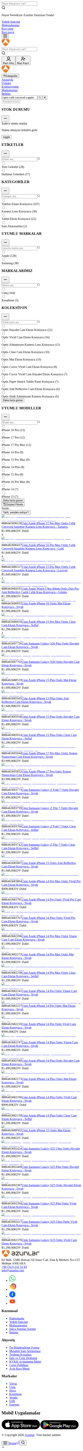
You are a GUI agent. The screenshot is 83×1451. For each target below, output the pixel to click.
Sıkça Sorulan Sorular (22, 1329)
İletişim (6, 93)
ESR (12, 1401)
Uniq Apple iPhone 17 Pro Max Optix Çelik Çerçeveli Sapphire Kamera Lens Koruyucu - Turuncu (38, 525)
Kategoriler (12, 76)
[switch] (6, 137)
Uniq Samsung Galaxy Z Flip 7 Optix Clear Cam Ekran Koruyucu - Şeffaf (38, 846)
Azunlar (30, 1435)
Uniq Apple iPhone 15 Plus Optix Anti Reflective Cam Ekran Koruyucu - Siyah (35, 700)
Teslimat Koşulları (20, 1354)
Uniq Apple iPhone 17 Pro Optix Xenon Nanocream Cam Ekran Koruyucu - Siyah (36, 773)
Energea (14, 1404)
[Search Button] (22, 1443)
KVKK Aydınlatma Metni (25, 1361)
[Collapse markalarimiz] (5, 280)
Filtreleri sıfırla (11, 101)
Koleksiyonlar (10, 86)
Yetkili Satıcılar (11, 21)
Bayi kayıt (8, 32)
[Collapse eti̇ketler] (5, 154)
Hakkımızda (16, 1318)
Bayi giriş (7, 28)
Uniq (12, 1387)
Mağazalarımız (10, 25)
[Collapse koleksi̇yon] (5, 317)
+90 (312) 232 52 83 (14, 1267)
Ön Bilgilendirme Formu (24, 1347)
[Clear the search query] (44, 98)
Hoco (12, 1390)
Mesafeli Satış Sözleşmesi (25, 1351)
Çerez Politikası (18, 1365)
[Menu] (5, 36)
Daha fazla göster (13, 400)
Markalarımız (10, 90)
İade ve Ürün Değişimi (23, 1358)
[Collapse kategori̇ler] (5, 191)
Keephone (15, 1394)
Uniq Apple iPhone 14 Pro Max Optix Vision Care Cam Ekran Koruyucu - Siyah (39, 937)
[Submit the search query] (39, 98)
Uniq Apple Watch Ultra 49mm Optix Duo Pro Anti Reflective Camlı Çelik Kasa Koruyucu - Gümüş (40, 590)
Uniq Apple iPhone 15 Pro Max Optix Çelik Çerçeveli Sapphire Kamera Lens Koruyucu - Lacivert (38, 568)
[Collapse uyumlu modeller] (5, 417)
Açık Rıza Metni (19, 1368)
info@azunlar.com (13, 1270)
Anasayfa (7, 79)
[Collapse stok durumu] (5, 118)
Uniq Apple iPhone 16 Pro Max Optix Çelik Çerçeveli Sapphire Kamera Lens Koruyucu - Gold (38, 546)
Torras (13, 1383)
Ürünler (6, 83)
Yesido (13, 1397)
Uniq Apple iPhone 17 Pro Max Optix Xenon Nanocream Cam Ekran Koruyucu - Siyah (39, 755)
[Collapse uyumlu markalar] (5, 242)
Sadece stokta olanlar (14, 123)
